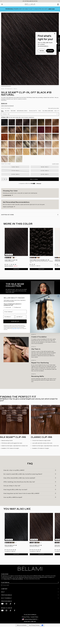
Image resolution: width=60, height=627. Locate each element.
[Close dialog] (58, 296)
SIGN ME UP (15, 321)
